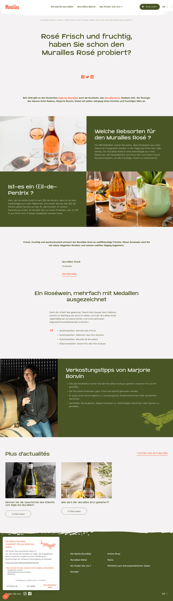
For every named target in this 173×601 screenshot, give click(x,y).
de (163, 6)
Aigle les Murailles (68, 97)
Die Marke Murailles (62, 6)
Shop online (151, 6)
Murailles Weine (86, 6)
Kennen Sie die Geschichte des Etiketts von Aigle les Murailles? (30, 503)
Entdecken (69, 274)
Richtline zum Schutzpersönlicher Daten (128, 565)
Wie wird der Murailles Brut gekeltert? (85, 502)
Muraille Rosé (112, 97)
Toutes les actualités (152, 453)
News (60, 20)
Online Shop (113, 553)
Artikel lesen (18, 513)
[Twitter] (87, 77)
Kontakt (74, 571)
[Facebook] (82, 77)
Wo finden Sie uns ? (111, 6)
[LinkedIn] (92, 77)
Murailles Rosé (71, 261)
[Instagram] (25, 593)
